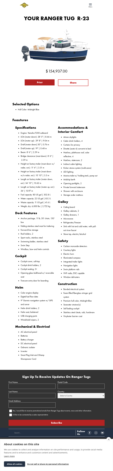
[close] (108, 439)
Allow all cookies (14, 464)
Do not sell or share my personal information (48, 464)
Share (73, 82)
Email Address (15, 401)
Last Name (13, 391)
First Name (13, 382)
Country (61, 391)
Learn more (9, 456)
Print (39, 82)
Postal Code (63, 382)
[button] (90, 5)
